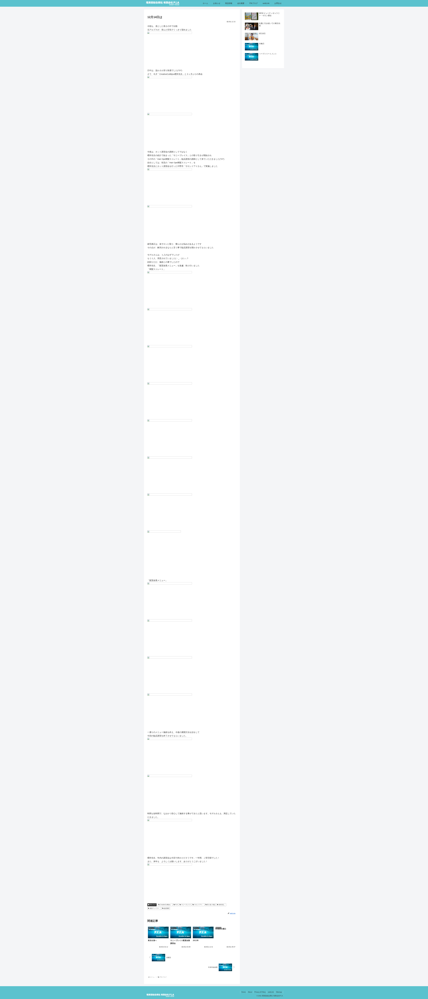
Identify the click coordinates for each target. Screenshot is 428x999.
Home (243, 992)
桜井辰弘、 (222, 904)
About (250, 992)
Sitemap (279, 992)
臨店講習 (166, 908)
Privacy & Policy (260, 992)
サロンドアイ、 (199, 904)
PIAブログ (153, 904)
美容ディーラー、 (155, 908)
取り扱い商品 (211, 904)
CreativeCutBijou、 (166, 904)
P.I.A (176, 904)
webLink (271, 992)
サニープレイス (186, 904)
